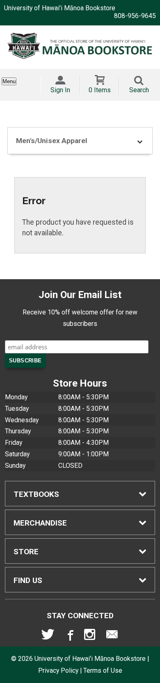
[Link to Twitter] (48, 636)
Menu (9, 81)
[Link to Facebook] (69, 636)
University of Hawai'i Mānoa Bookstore (59, 8)
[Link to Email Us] (112, 636)
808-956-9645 (135, 16)
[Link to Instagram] (90, 636)
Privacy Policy (58, 670)
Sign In (60, 90)
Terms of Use (102, 670)
